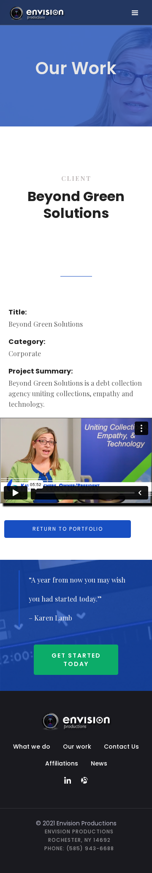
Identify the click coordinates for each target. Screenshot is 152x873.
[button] (135, 13)
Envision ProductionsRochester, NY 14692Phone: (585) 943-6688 (79, 840)
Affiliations (61, 763)
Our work (77, 746)
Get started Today (76, 659)
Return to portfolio (68, 528)
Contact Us (121, 746)
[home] (53, 12)
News (99, 763)
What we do (31, 746)
